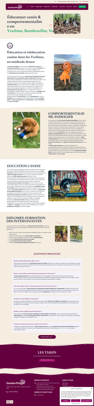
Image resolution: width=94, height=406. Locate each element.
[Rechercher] (27, 6)
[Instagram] (11, 403)
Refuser (76, 400)
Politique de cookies (76, 403)
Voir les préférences (86, 400)
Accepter (65, 400)
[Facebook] (8, 403)
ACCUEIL (32, 6)
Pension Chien (38, 6)
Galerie (75, 6)
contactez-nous (64, 329)
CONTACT (82, 6)
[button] (91, 388)
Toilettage (62, 6)
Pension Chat (47, 6)
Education (68, 6)
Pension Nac (55, 6)
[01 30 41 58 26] (80, 1)
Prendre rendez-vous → (47, 338)
